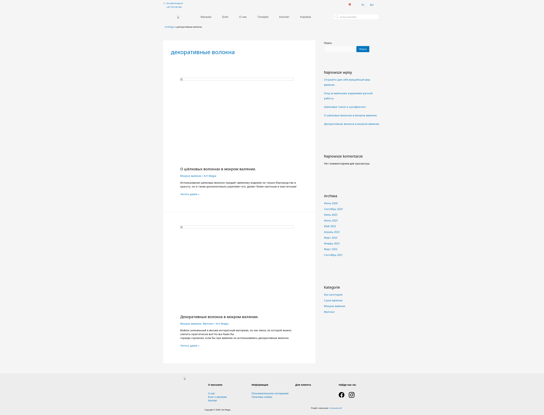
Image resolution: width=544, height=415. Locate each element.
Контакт (284, 16)
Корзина (305, 16)
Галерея (263, 16)
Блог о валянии (217, 397)
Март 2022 (330, 249)
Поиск (328, 43)
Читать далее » (189, 194)
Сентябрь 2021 (333, 255)
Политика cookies (262, 397)
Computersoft (336, 408)
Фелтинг (208, 323)
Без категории (333, 294)
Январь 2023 (332, 243)
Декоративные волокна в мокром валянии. (219, 316)
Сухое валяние (333, 300)
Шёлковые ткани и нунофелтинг (345, 107)
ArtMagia (169, 26)
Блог (225, 16)
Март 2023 (330, 237)
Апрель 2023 (332, 232)
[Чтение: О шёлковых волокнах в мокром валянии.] (237, 120)
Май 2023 (330, 226)
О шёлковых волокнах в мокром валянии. (218, 168)
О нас (243, 16)
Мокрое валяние (190, 176)
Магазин (206, 16)
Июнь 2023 (331, 220)
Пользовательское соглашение (270, 393)
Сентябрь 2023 (333, 209)
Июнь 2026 (331, 203)
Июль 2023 (330, 214)
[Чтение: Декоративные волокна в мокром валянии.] (237, 267)
